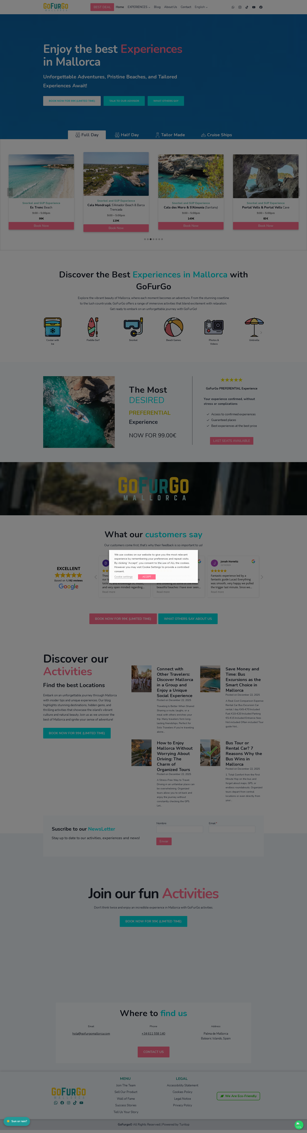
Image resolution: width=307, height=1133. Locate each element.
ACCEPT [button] (146, 576)
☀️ (16, 1121)
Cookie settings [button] (123, 576)
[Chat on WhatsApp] (299, 1125)
